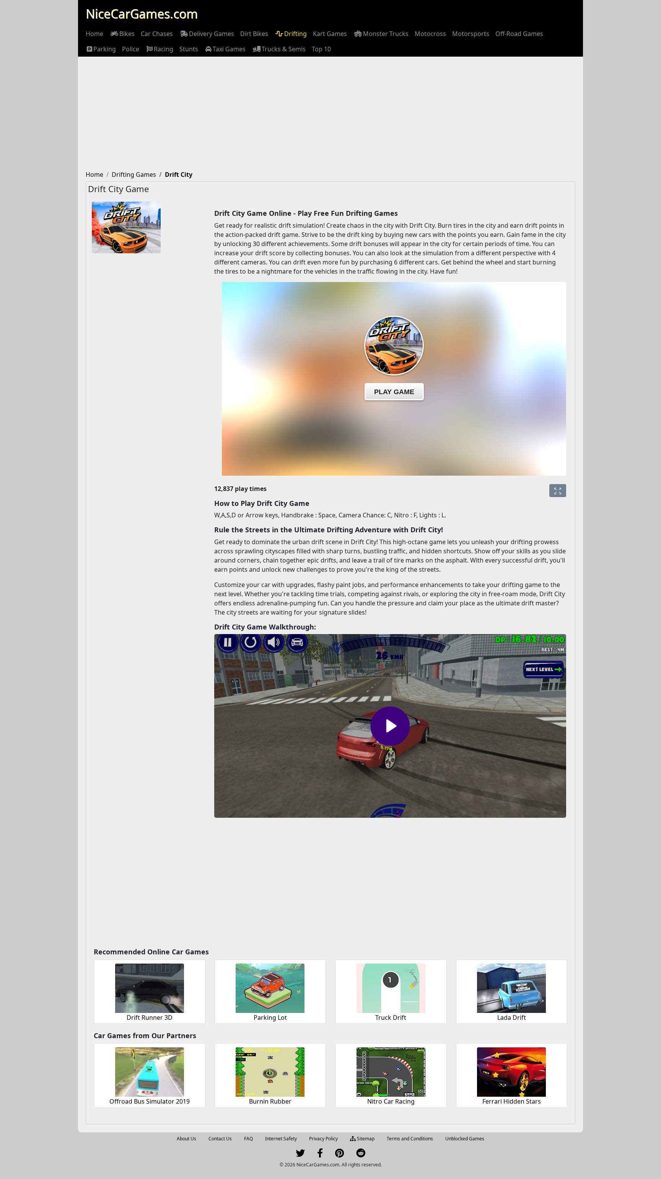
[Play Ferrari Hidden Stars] (511, 1071)
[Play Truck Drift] (391, 987)
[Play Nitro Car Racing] (391, 1071)
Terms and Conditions (410, 1138)
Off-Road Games (519, 33)
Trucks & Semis (284, 49)
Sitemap (365, 1138)
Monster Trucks (386, 33)
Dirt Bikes (254, 33)
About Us (186, 1138)
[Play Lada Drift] (511, 987)
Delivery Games (211, 33)
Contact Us (220, 1138)
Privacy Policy (323, 1138)
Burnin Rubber (270, 1101)
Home (94, 33)
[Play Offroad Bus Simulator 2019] (149, 1071)
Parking (104, 49)
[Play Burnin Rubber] (270, 1071)
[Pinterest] (339, 1154)
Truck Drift (390, 1017)
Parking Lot (270, 1017)
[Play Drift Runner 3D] (149, 987)
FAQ (248, 1138)
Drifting (295, 33)
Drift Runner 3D (150, 1017)
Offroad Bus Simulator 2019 (149, 1101)
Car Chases (157, 33)
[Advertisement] (330, 114)
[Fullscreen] (557, 490)
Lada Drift (511, 1017)
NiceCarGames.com (142, 13)
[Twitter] (300, 1154)
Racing (163, 49)
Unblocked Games (464, 1138)
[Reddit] (360, 1154)
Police (130, 49)
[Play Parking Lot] (270, 987)
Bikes (127, 33)
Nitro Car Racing (391, 1101)
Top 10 (321, 49)
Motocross (430, 33)
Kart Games (330, 33)
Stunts (188, 49)
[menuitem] (94, 33)
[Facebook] (320, 1154)
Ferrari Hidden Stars (511, 1101)
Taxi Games (229, 49)
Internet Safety (281, 1138)
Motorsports (470, 33)
